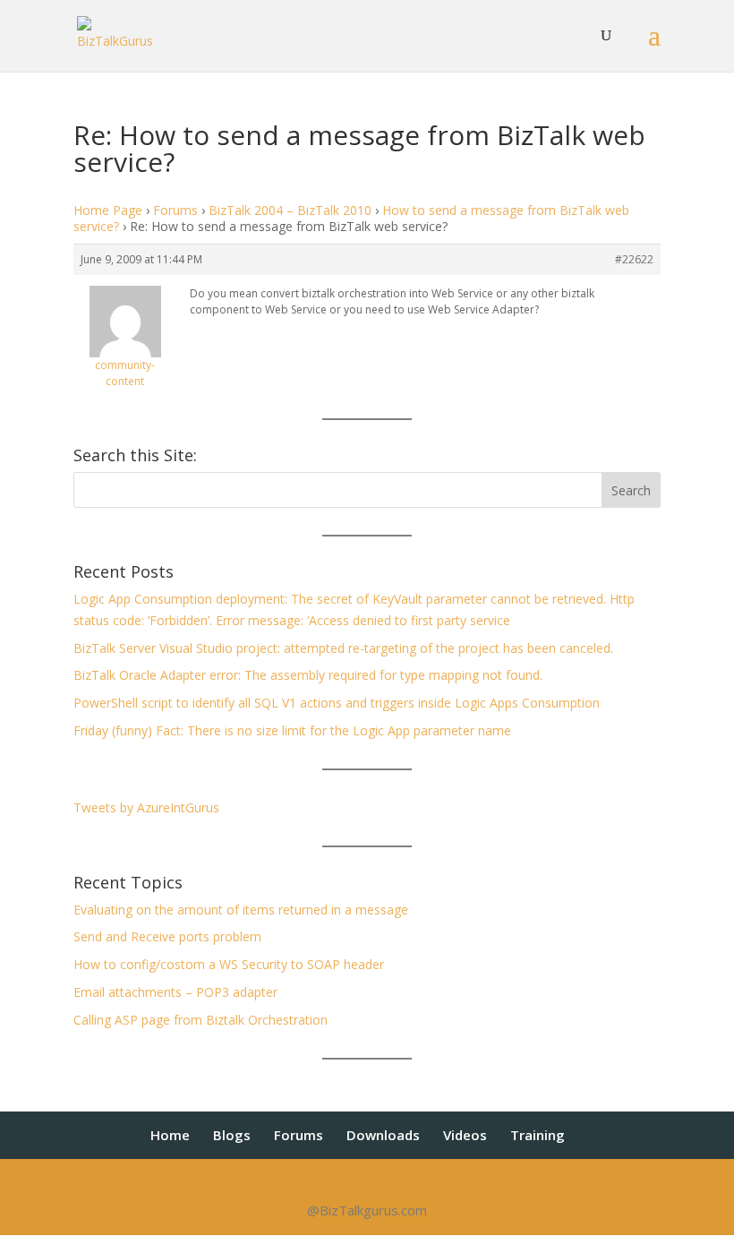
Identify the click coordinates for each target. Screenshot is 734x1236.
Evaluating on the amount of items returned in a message (240, 909)
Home (170, 1135)
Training (537, 1135)
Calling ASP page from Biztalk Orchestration (200, 1019)
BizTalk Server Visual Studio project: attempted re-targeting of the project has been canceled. (343, 648)
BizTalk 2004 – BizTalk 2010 (290, 210)
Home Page (107, 210)
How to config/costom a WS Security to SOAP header (228, 964)
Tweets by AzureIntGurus (146, 807)
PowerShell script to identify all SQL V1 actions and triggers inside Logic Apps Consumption (336, 702)
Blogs (232, 1135)
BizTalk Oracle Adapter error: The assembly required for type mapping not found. (307, 674)
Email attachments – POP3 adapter (175, 991)
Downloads (383, 1135)
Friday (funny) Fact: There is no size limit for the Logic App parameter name (292, 730)
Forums (175, 210)
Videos (465, 1135)
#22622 (634, 259)
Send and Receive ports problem (167, 936)
